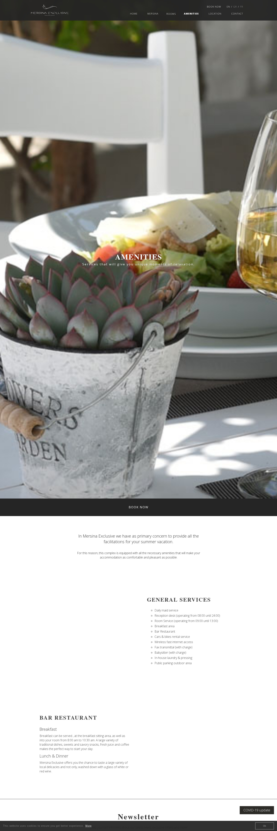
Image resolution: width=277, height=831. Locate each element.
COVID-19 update (256, 810)
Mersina (152, 13)
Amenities (191, 13)
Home (134, 13)
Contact (237, 13)
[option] (138, 249)
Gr (235, 6)
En (228, 6)
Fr (241, 6)
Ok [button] (264, 826)
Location (215, 13)
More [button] (88, 825)
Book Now (214, 6)
